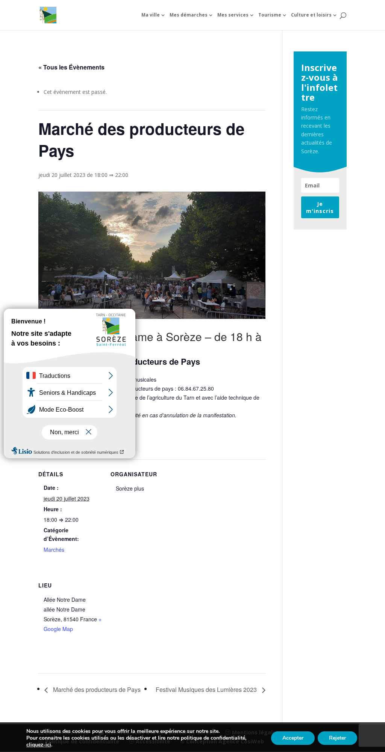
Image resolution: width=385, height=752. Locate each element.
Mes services (233, 15)
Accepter (292, 737)
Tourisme (269, 15)
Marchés (54, 549)
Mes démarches (189, 15)
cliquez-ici (38, 744)
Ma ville (150, 15)
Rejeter (337, 737)
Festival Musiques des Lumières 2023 (207, 689)
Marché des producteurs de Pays (96, 689)
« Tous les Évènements (71, 67)
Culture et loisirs (311, 15)
